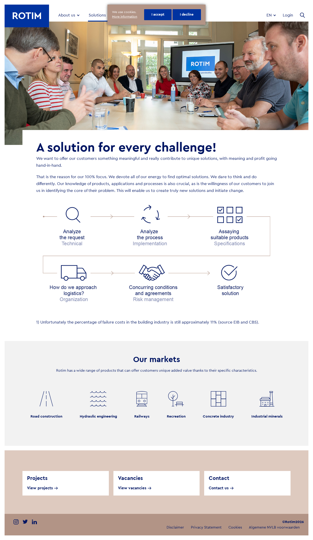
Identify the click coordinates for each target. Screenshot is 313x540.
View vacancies (132, 488)
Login (288, 15)
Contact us (219, 488)
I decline (187, 14)
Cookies (235, 527)
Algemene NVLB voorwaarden (274, 527)
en (269, 15)
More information (124, 16)
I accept (157, 14)
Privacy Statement (206, 527)
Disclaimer (175, 527)
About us (66, 15)
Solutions (97, 15)
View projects (40, 488)
